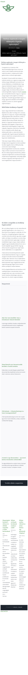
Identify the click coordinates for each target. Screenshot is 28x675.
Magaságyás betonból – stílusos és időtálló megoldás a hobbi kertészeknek (6, 525)
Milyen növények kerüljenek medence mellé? (14, 523)
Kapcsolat (20, 607)
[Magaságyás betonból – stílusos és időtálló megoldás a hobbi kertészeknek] (6, 503)
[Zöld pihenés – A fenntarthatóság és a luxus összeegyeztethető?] (14, 394)
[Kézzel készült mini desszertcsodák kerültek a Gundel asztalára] (14, 348)
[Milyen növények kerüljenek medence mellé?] (14, 503)
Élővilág (18, 47)
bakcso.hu (15, 607)
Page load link (4, 611)
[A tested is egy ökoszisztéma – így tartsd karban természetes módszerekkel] (14, 441)
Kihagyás (3, 1)
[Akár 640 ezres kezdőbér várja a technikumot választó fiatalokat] (14, 301)
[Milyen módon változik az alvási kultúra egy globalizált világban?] (22, 503)
